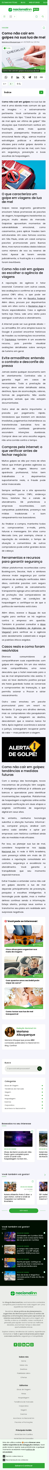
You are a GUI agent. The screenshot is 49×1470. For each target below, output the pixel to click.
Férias (7, 1095)
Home (23, 1361)
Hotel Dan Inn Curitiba (24, 1434)
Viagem (5, 28)
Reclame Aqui (35, 306)
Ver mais (24, 1210)
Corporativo (9, 1105)
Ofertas (24, 1377)
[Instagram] (19, 1347)
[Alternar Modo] (18, 84)
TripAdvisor (10, 339)
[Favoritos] (36, 16)
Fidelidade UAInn (23, 1373)
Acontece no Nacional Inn (15, 1108)
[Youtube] (28, 1347)
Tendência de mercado (14, 1089)
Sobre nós (24, 1365)
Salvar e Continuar (23, 1465)
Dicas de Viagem (11, 1085)
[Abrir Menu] (4, 16)
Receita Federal (36, 298)
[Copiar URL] (41, 77)
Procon (32, 612)
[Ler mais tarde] (32, 1131)
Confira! (13, 1045)
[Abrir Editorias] (12, 16)
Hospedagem (10, 1099)
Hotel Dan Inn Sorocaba (23, 1438)
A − (11, 84)
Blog (23, 2)
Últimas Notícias (9, 2)
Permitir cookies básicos (14, 1456)
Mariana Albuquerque (11, 42)
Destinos (23, 1369)
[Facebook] (15, 1347)
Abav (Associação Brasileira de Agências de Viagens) (24, 628)
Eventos (8, 1102)
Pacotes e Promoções (24, 1422)
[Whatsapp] (32, 1347)
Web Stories (34, 2)
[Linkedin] (24, 1347)
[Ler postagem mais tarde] (44, 28)
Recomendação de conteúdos (17, 1460)
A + (4, 84)
